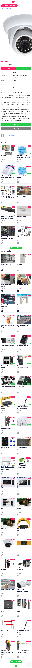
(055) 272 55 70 (16, 124)
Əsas (2, 7)
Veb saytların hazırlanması (9, 5)
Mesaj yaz (16, 128)
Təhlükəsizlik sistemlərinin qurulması (14, 7)
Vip (9, 68)
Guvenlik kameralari (6, 8)
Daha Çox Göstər (16, 248)
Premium (24, 68)
